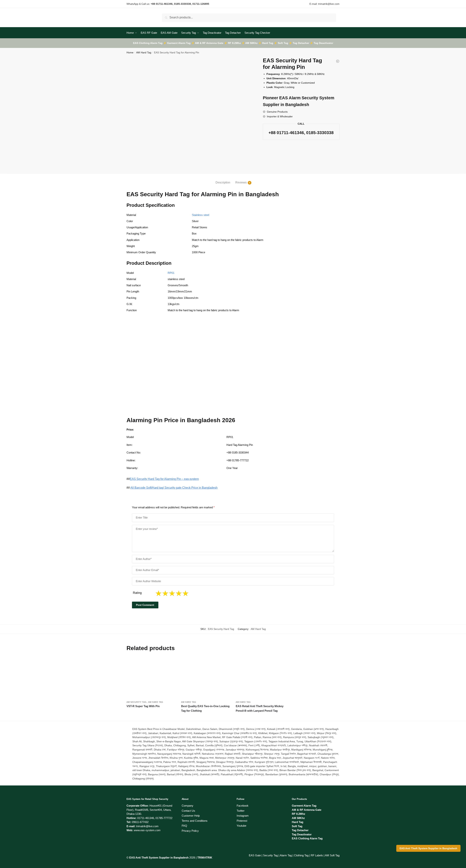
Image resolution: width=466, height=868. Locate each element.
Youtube (241, 825)
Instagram (243, 815)
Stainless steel (200, 214)
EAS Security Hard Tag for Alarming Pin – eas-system (164, 478)
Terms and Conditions (195, 820)
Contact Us (188, 810)
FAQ (184, 825)
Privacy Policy (190, 830)
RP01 (171, 272)
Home (130, 52)
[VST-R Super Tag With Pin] (151, 678)
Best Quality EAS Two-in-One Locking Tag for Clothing (205, 708)
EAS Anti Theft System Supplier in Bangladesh (428, 848)
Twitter (240, 810)
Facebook (242, 805)
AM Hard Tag (143, 52)
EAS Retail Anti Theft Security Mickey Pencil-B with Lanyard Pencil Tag (259, 708)
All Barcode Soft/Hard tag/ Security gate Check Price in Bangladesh (174, 487)
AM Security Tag (137, 702)
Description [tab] (223, 182)
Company (187, 805)
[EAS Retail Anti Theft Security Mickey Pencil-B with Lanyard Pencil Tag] (260, 678)
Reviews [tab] (241, 182)
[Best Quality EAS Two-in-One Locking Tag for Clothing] (205, 678)
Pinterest (242, 820)
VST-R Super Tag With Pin (143, 706)
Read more (151, 716)
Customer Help (191, 815)
